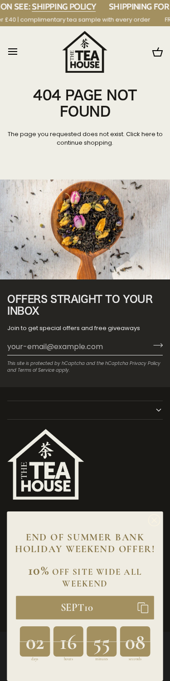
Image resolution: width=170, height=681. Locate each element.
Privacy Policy (145, 363)
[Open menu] (20, 51)
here (148, 134)
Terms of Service (36, 370)
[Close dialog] (154, 520)
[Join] (155, 345)
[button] (85, 410)
